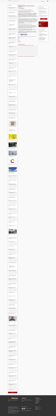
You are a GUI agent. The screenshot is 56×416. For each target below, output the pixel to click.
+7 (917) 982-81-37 (37, 400)
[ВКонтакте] (21, 34)
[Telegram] (22, 8)
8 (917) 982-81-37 (41, 25)
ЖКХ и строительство (26, 400)
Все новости (10, 5)
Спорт (31, 400)
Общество (23, 399)
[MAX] (23, 8)
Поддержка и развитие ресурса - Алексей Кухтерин (38, 409)
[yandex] (24, 410)
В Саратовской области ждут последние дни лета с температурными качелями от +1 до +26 (43, 16)
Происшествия (25, 399)
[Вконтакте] (24, 408)
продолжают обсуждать (32, 11)
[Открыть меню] (47, 1)
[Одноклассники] (21, 8)
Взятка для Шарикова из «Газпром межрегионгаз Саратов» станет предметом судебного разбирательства (43, 11)
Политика (29, 399)
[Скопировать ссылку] (24, 8)
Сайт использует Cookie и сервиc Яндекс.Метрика (12, 413)
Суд (27, 399)
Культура (29, 400)
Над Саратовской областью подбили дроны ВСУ (43, 13)
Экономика (23, 400)
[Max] (39, 24)
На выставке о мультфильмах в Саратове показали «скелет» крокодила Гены (43, 9)
